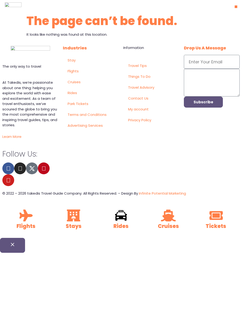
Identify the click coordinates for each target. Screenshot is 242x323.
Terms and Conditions (87, 114)
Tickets (216, 226)
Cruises (74, 81)
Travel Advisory (141, 87)
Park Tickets (78, 103)
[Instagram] (20, 168)
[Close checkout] (12, 245)
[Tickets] (216, 215)
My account (138, 109)
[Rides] (121, 215)
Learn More (12, 136)
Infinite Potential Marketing (162, 193)
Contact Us (138, 98)
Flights (73, 71)
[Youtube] (8, 180)
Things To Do (139, 76)
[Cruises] (168, 215)
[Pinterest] (44, 168)
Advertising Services (85, 125)
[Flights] (26, 215)
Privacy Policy (139, 120)
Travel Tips (137, 65)
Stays (74, 226)
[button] (236, 6)
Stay (72, 60)
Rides (72, 92)
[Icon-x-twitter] (32, 168)
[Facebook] (8, 168)
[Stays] (73, 215)
